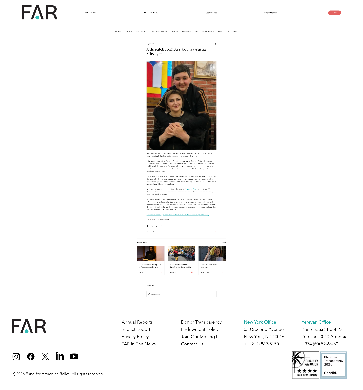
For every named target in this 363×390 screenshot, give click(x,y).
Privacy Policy (135, 336)
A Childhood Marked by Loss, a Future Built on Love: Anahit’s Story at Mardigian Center (150, 265)
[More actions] (215, 44)
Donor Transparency (201, 322)
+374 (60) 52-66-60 (320, 344)
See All (224, 242)
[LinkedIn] (60, 356)
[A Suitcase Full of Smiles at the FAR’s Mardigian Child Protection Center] (181, 253)
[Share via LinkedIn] (157, 226)
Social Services (186, 31)
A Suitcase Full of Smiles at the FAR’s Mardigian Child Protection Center (180, 265)
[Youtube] (74, 356)
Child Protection (141, 31)
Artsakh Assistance (208, 31)
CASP (220, 31)
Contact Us (192, 344)
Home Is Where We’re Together (209, 265)
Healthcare (128, 31)
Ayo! (196, 31)
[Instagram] (16, 356)
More (235, 31)
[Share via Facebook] (147, 226)
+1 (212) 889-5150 (261, 344)
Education (174, 31)
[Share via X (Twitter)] (152, 226)
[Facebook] (31, 356)
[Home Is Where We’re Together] (212, 253)
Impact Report (136, 329)
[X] (45, 356)
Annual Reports (137, 322)
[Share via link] (161, 226)
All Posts (118, 31)
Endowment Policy (199, 329)
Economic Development (159, 31)
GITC (227, 31)
